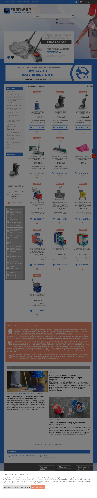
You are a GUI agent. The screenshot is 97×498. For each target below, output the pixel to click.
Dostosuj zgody (25, 487)
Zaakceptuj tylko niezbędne (11, 487)
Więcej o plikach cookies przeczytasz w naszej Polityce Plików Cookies (25, 483)
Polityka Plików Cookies (65, 481)
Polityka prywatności (83, 481)
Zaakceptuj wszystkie (38, 487)
